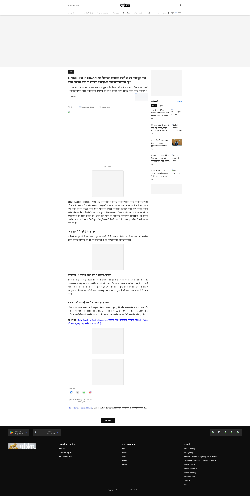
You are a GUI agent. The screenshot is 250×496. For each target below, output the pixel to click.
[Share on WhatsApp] (84, 392)
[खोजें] (180, 5)
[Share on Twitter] (77, 392)
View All (179, 101)
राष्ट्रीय (71, 72)
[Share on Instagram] (90, 392)
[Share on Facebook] (71, 392)
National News (86, 408)
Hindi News (73, 408)
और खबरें (108, 420)
